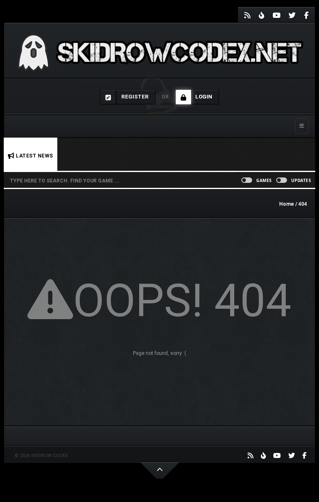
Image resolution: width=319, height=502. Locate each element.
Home (286, 204)
